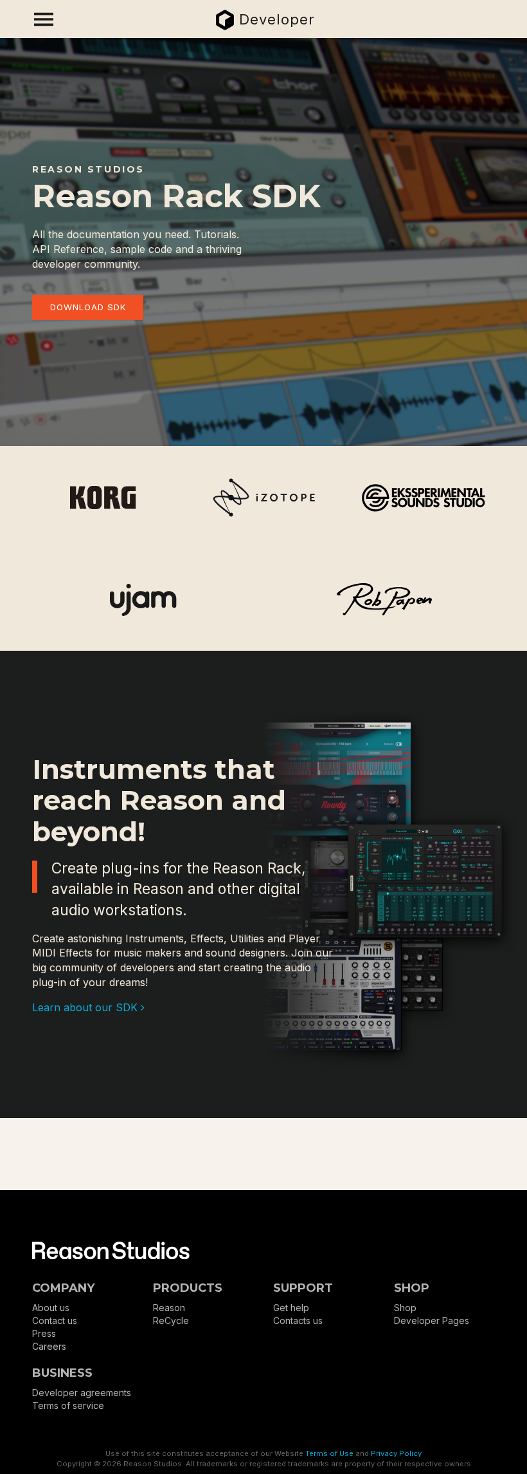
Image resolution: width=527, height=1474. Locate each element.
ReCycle (171, 1320)
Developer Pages (431, 1320)
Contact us (54, 1320)
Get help (291, 1307)
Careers (49, 1346)
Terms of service (68, 1405)
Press (44, 1333)
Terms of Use (329, 1453)
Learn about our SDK (86, 1007)
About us (50, 1307)
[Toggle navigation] (44, 19)
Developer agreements (81, 1392)
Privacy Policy (396, 1453)
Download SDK (88, 307)
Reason (169, 1307)
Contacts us (298, 1320)
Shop (405, 1307)
